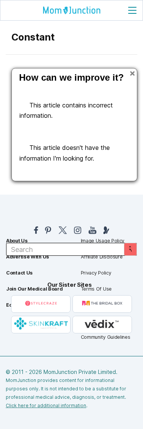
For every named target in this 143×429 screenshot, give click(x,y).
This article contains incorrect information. (66, 110)
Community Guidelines (105, 337)
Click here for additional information (46, 405)
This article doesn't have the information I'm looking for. (64, 153)
